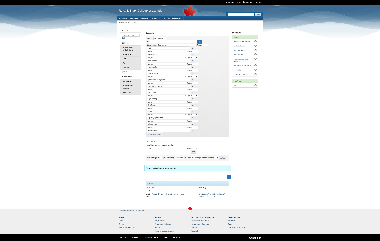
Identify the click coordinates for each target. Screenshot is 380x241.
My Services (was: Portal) (200, 220)
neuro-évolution (239, 50)
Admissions (134, 18)
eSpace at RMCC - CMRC (128, 22)
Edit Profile (127, 92)
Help (125, 72)
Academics (123, 18)
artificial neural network (242, 41)
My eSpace (127, 81)
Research (144, 18)
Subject (126, 67)
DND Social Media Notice (237, 227)
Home (126, 30)
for (148, 41)
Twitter (230, 224)
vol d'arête (237, 70)
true (235, 85)
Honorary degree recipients (164, 231)
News (121, 220)
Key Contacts (160, 220)
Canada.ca (230, 2)
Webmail (194, 231)
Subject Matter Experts (127, 227)
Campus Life (155, 18)
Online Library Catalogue (200, 224)
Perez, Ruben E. (211, 196)
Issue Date (127, 54)
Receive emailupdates (128, 86)
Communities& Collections (128, 49)
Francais (258, 2)
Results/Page (152, 158)
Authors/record (208, 158)
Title (124, 63)
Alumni (157, 227)
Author (125, 59)
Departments (248, 2)
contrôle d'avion (239, 46)
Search (257, 14)
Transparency (140, 210)
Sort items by (169, 158)
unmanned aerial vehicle (242, 65)
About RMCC (177, 18)
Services (239, 2)
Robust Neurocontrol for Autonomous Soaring (168, 194)
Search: (150, 38)
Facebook (231, 220)
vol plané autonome (241, 74)
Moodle (194, 227)
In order (188, 158)
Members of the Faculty (163, 224)
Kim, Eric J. (203, 194)
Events (121, 224)
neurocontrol (238, 54)
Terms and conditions (126, 210)
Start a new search (155, 134)
